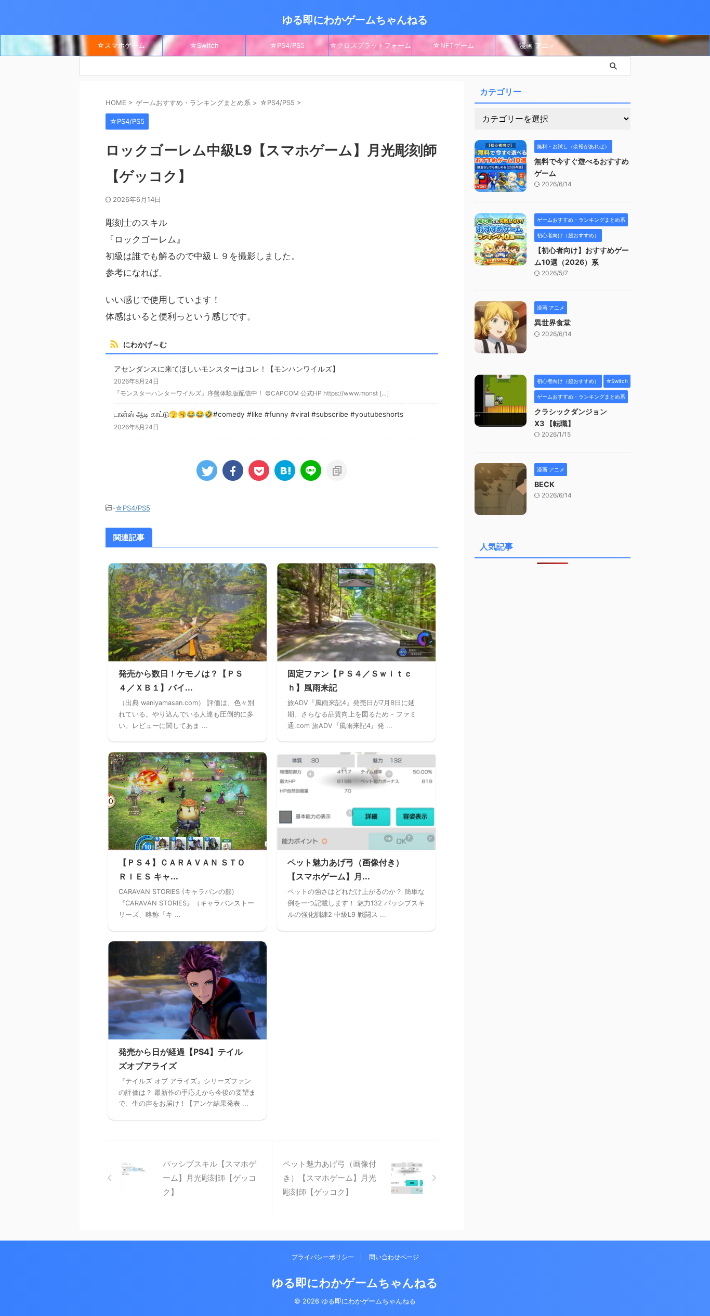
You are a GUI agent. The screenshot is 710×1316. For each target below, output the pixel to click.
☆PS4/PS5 (287, 45)
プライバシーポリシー (324, 1257)
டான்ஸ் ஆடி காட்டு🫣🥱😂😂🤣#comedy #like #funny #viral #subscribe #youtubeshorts (258, 414)
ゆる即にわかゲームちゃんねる (355, 20)
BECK (544, 484)
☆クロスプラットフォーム (370, 45)
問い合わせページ (394, 1257)
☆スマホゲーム (121, 45)
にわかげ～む (145, 344)
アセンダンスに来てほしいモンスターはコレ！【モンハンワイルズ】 (226, 369)
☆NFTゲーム (453, 45)
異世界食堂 (552, 322)
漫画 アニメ (537, 45)
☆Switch (204, 45)
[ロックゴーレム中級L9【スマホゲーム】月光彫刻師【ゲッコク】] (284, 470)
